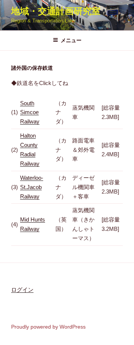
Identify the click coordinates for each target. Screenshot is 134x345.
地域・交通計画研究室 (55, 11)
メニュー (71, 40)
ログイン (22, 289)
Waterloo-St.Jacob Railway (31, 187)
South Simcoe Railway (29, 112)
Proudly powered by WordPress (48, 327)
